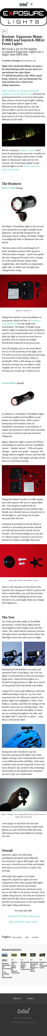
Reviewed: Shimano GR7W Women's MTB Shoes (33, 964)
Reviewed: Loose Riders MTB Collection (23, 963)
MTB (4, 31)
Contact (30, 998)
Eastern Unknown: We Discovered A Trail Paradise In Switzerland (5, 967)
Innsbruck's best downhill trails (42, 962)
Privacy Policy (25, 1018)
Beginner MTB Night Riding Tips (23, 916)
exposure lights (17, 937)
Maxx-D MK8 (9, 188)
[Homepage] (23, 1010)
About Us (17, 998)
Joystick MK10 (9, 383)
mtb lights (35, 937)
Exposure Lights (27, 150)
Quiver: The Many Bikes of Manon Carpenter (14, 965)
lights (27, 937)
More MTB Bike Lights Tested (23, 922)
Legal (16, 1018)
